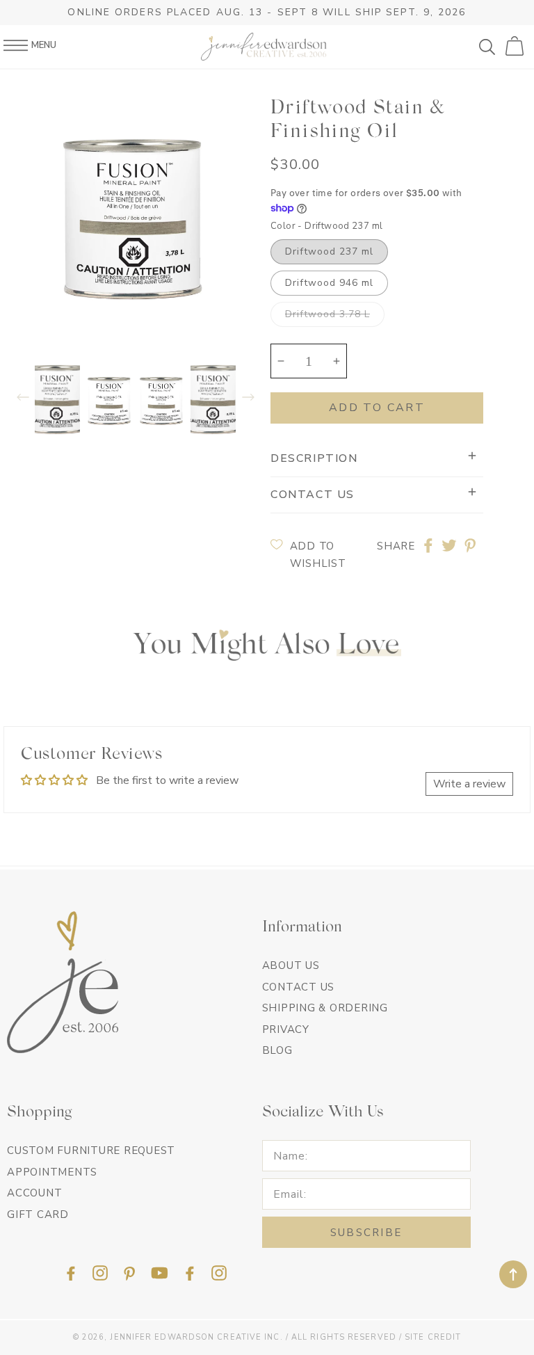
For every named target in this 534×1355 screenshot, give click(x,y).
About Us (291, 965)
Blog (277, 1050)
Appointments (52, 1172)
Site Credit (433, 1337)
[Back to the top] (513, 1274)
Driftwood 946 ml (329, 282)
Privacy (285, 1029)
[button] (492, 46)
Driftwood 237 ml (329, 251)
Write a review (469, 784)
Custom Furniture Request (91, 1150)
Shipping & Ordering (325, 1008)
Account (34, 1193)
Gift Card (38, 1214)
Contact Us (298, 987)
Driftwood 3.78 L (327, 314)
